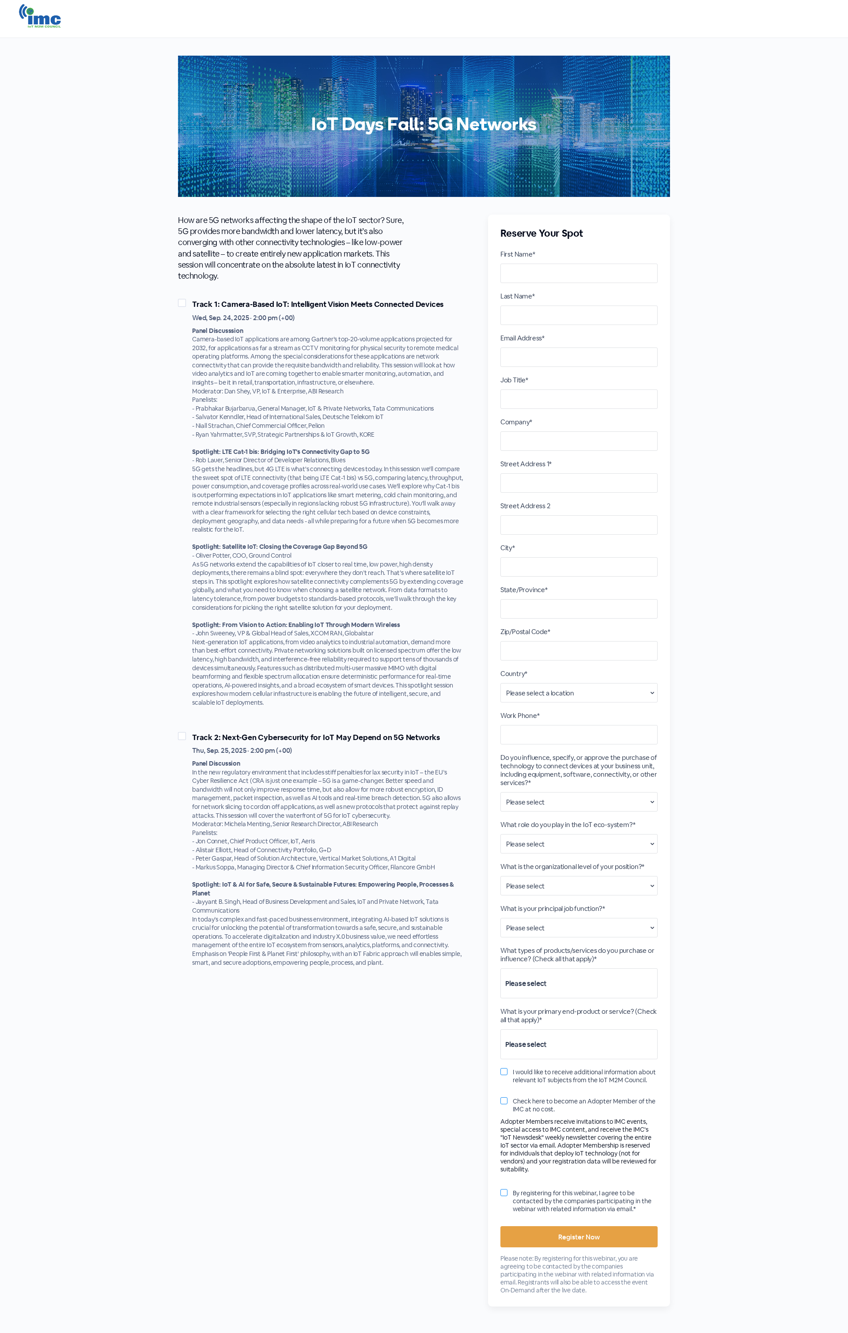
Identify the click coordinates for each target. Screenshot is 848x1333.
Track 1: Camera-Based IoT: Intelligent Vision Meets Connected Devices (317, 304)
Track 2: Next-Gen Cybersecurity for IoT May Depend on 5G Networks (316, 737)
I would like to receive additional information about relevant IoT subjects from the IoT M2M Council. (584, 1076)
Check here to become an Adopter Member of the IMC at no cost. (584, 1105)
